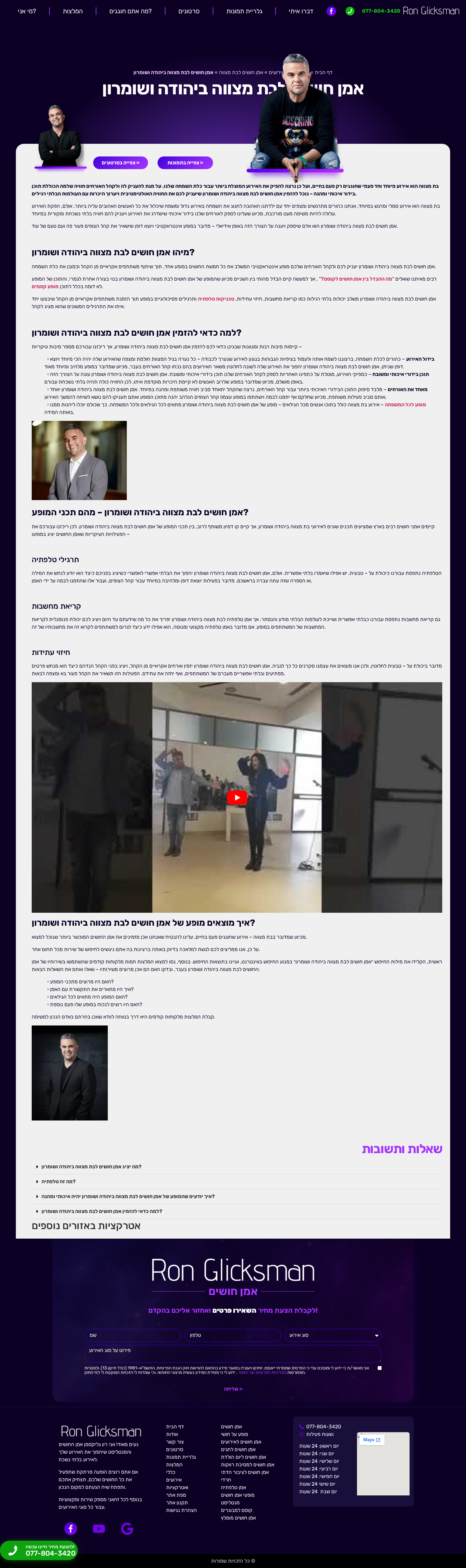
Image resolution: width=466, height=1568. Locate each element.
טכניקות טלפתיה (216, 299)
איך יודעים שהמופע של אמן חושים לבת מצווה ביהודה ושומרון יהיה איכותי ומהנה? (128, 1196)
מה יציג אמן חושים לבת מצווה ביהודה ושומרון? (92, 1167)
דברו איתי (301, 11)
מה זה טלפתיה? (59, 1181)
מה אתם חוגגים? (130, 11)
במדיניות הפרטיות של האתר (261, 1372)
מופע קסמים (45, 286)
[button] (237, 1166)
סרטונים (189, 11)
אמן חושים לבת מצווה (241, 72)
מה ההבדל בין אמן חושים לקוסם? (356, 279)
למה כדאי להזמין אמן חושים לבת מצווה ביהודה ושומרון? (102, 1211)
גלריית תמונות (244, 11)
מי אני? (27, 11)
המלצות (73, 11)
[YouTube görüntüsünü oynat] (237, 797)
